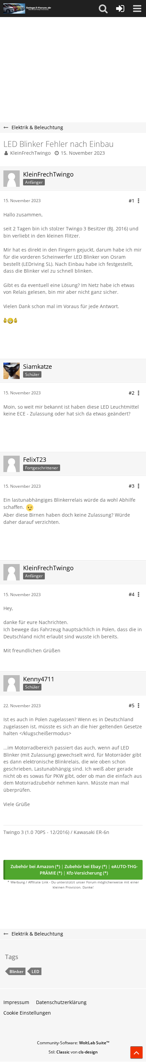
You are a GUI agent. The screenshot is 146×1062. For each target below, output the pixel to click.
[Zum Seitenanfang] (136, 1052)
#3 (131, 486)
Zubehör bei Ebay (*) (86, 866)
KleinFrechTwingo (30, 153)
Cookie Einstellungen (27, 1013)
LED (35, 971)
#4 (131, 594)
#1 (131, 200)
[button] (103, 8)
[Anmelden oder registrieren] (120, 8)
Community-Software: (73, 1043)
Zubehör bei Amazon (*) (35, 866)
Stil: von (73, 1052)
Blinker (16, 971)
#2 (131, 393)
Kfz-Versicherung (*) (87, 873)
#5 (131, 705)
